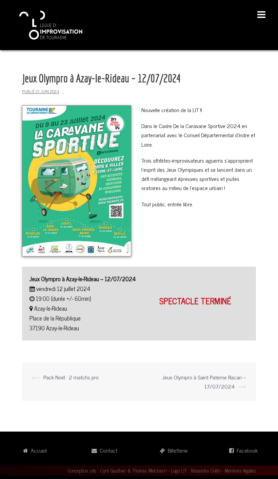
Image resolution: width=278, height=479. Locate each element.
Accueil (37, 450)
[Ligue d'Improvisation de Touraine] (51, 24)
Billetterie (176, 450)
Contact (107, 450)
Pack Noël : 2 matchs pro (71, 377)
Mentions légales (240, 470)
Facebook (246, 450)
